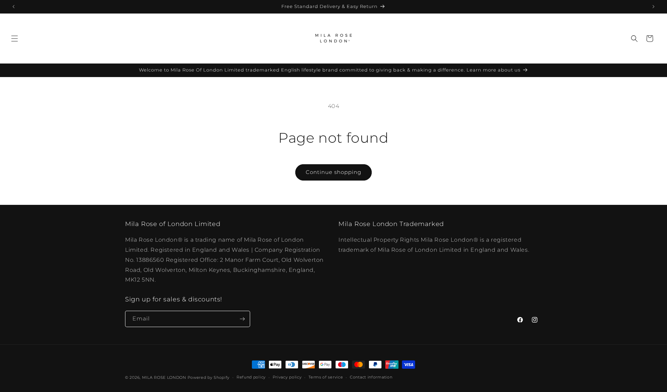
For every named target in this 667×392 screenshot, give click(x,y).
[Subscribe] (242, 319)
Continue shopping (333, 172)
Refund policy (251, 377)
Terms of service (325, 377)
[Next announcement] (653, 6)
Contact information (371, 377)
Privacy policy (287, 377)
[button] (14, 38)
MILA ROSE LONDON (165, 377)
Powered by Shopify (209, 377)
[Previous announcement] (13, 6)
